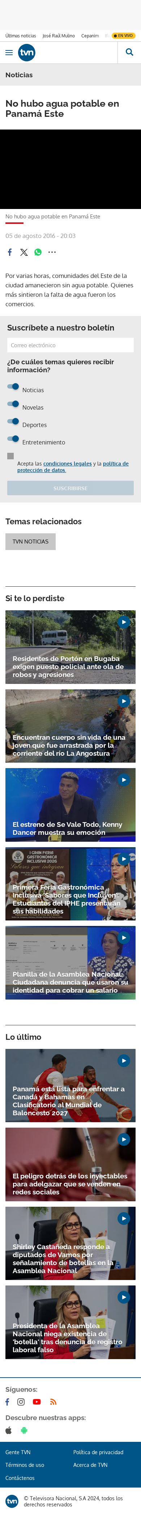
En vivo (125, 35)
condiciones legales (67, 463)
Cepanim (90, 35)
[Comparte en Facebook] (10, 252)
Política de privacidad (98, 1452)
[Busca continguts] (129, 52)
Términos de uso (24, 1465)
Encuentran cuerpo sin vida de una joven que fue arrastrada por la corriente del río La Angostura (69, 745)
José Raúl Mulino (59, 35)
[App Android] (25, 1430)
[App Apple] (9, 1430)
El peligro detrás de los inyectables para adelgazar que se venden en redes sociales (70, 1184)
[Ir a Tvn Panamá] (68, 52)
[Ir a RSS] (55, 1402)
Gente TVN (17, 1452)
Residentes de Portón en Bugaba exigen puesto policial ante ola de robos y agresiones (68, 666)
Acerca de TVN (90, 1465)
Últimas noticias (20, 35)
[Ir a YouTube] (38, 1402)
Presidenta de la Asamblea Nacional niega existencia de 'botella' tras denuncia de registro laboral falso (68, 1338)
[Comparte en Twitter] (24, 252)
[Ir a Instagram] (22, 1402)
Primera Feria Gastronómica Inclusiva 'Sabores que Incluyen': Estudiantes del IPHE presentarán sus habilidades (66, 899)
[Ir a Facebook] (8, 1402)
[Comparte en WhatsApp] (38, 252)
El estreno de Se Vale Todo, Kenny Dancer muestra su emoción (67, 828)
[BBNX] (11, 1501)
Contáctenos (20, 1478)
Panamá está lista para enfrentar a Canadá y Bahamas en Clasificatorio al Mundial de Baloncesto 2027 (69, 1101)
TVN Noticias (30, 541)
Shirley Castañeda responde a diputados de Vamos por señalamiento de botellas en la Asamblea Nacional (63, 1259)
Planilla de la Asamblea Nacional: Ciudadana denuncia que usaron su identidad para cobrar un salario (70, 982)
